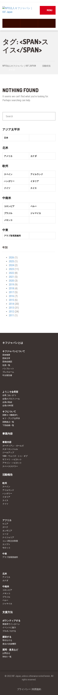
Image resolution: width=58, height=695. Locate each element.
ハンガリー (7, 493)
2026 (11, 257)
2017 (11, 292)
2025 (11, 261)
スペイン (6, 486)
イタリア (6, 497)
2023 (11, 269)
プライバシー (24, 689)
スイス (5, 500)
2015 (11, 300)
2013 (11, 307)
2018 (11, 288)
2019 (11, 284)
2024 (11, 265)
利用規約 (36, 689)
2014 (11, 303)
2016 (11, 296)
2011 (11, 315)
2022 (11, 272)
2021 (11, 276)
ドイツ (5, 504)
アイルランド (8, 490)
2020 (11, 280)
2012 (11, 311)
